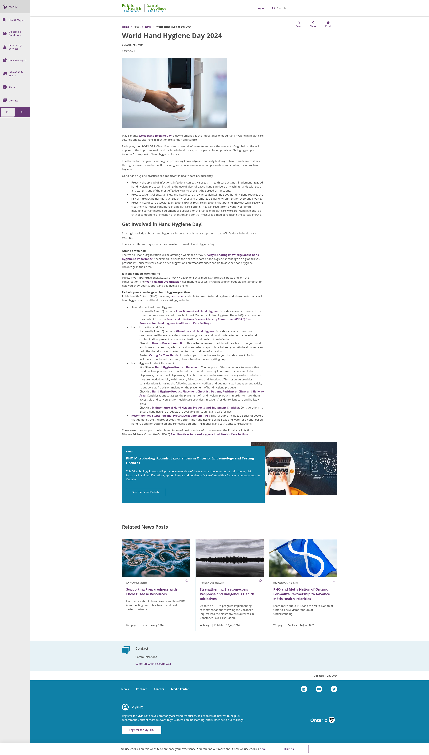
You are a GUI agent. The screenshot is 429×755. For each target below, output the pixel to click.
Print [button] (328, 26)
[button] (273, 8)
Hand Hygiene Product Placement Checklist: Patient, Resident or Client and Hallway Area (201, 393)
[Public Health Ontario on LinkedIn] (304, 689)
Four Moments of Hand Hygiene (197, 311)
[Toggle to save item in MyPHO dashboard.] (187, 580)
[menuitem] (15, 6)
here (263, 749)
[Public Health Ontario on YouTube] (319, 689)
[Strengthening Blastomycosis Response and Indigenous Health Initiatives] (230, 558)
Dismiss (289, 749)
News (148, 26)
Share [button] (313, 26)
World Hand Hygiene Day (155, 135)
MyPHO (137, 707)
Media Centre (180, 689)
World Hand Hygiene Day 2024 (172, 35)
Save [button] (298, 26)
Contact (141, 689)
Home (125, 26)
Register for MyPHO (141, 730)
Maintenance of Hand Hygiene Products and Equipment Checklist (195, 407)
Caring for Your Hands (163, 355)
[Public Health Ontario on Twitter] (334, 689)
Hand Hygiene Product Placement (177, 367)
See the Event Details (145, 492)
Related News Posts (145, 527)
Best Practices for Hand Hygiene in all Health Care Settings (210, 434)
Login (260, 8)
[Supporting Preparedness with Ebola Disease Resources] (156, 558)
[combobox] (303, 8)
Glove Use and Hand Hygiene (195, 331)
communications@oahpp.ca (153, 663)
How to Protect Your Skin (168, 343)
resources (177, 296)
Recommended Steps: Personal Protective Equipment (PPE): (170, 415)
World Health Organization (163, 281)
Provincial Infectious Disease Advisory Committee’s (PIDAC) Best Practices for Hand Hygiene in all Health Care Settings (195, 321)
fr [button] (22, 112)
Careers (159, 689)
